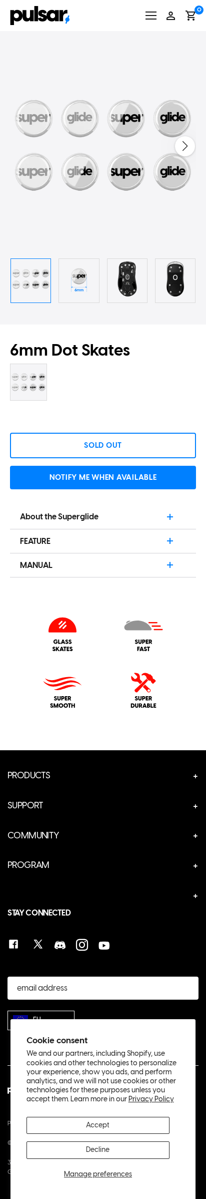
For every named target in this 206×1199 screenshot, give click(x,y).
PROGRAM (29, 864)
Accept (98, 1125)
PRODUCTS (29, 775)
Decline (98, 1149)
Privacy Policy (151, 1099)
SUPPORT (26, 805)
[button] (185, 146)
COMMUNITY (34, 835)
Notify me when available (103, 477)
